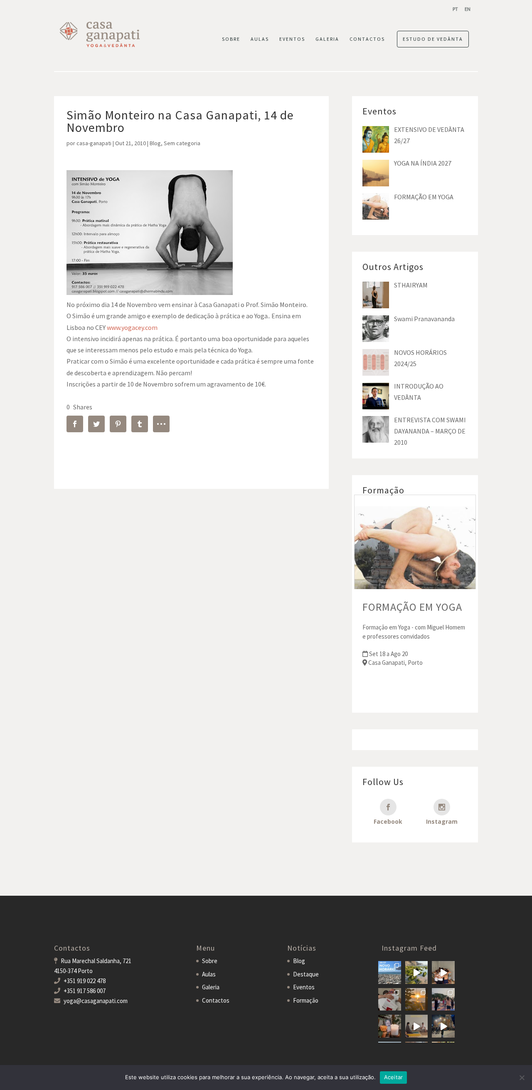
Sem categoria (182, 143)
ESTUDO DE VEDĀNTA (433, 39)
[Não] (521, 1077)
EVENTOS (292, 39)
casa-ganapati (93, 143)
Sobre (209, 961)
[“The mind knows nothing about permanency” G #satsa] (416, 972)
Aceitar (393, 1077)
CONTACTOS (367, 39)
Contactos (215, 1000)
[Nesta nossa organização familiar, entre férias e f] (389, 972)
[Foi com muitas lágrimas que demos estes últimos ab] (389, 999)
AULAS (260, 39)
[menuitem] (455, 9)
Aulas (209, 974)
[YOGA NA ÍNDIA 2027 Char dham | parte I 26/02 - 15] (443, 1026)
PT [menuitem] (455, 9)
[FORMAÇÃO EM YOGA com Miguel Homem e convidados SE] (416, 1026)
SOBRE (231, 39)
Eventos (304, 987)
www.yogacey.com (132, 327)
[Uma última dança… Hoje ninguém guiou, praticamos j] (443, 972)
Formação (305, 1000)
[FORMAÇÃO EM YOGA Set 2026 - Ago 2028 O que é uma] (443, 999)
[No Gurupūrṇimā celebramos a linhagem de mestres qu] (389, 1026)
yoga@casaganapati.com (96, 1001)
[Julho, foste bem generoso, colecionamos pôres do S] (416, 999)
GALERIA (327, 39)
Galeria (210, 987)
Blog (155, 143)
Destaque (306, 974)
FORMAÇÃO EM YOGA (412, 607)
